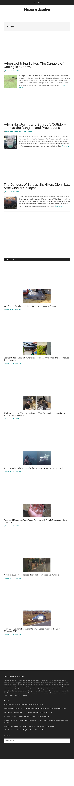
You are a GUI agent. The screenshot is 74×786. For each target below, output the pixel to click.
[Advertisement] (37, 48)
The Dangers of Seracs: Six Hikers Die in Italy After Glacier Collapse (37, 186)
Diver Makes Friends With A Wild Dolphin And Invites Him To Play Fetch (34, 468)
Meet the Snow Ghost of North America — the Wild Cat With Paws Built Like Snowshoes (28, 712)
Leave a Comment (28, 71)
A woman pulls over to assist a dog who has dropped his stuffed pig (32, 575)
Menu (38, 2)
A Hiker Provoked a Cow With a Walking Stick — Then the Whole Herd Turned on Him (27, 730)
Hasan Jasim (37, 9)
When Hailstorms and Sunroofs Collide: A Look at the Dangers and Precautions (35, 126)
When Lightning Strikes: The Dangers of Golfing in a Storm (33, 65)
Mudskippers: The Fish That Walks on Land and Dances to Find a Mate (23, 704)
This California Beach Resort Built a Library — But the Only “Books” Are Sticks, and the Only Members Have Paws (35, 708)
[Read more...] (66, 146)
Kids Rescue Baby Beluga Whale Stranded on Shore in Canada (30, 306)
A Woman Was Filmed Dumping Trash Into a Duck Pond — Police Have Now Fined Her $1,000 (29, 726)
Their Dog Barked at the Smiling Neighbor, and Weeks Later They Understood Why (26, 716)
